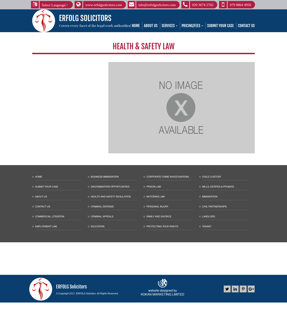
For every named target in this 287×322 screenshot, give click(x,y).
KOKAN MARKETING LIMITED (162, 294)
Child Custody (211, 176)
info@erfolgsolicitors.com (157, 5)
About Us (151, 25)
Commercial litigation (49, 216)
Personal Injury (157, 206)
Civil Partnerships (214, 206)
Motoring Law (155, 196)
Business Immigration (105, 176)
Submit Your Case (220, 25)
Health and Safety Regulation (111, 196)
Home (136, 25)
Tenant (206, 226)
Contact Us (246, 25)
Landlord (208, 216)
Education (97, 226)
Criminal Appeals (102, 216)
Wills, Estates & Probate (218, 186)
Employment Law (46, 226)
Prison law (153, 186)
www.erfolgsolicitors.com (103, 5)
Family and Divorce (158, 216)
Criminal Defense (102, 206)
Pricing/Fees (191, 25)
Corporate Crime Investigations (167, 176)
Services (169, 25)
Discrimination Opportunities (110, 186)
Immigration (209, 196)
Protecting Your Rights (162, 226)
